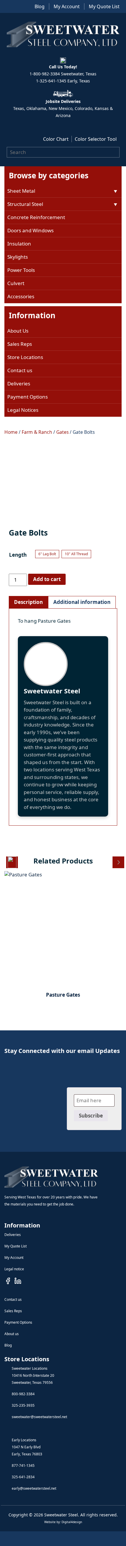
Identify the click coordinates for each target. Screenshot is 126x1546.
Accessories (20, 296)
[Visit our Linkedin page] (17, 1280)
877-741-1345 (23, 1465)
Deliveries (18, 383)
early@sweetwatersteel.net (34, 1488)
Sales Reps (19, 344)
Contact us (19, 370)
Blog (40, 6)
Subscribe (91, 1115)
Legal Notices (22, 410)
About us (11, 1333)
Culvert (15, 283)
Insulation (19, 243)
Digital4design (72, 1522)
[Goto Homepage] (51, 1177)
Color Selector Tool (96, 139)
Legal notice (14, 1268)
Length (18, 554)
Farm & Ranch (37, 432)
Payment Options (27, 396)
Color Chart (56, 139)
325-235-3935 (23, 1405)
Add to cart (47, 579)
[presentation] (12, 862)
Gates (62, 432)
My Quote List (104, 6)
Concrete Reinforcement (36, 217)
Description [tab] (28, 602)
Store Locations (25, 357)
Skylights (17, 256)
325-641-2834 (23, 1476)
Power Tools (21, 270)
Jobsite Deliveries (63, 101)
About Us (17, 330)
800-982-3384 (23, 1393)
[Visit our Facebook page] (7, 1280)
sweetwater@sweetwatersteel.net (39, 1416)
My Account (67, 6)
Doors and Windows (30, 230)
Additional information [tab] (81, 602)
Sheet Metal (21, 190)
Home (11, 432)
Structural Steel (25, 204)
